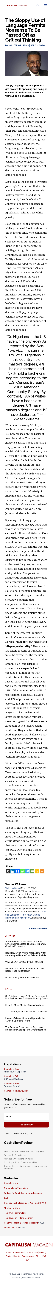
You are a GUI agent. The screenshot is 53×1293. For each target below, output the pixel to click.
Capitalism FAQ (11, 1076)
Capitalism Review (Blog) (16, 1091)
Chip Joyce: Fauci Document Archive (20, 1162)
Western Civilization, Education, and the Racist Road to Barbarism (24, 969)
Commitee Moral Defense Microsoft (21, 1223)
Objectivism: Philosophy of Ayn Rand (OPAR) (25, 1203)
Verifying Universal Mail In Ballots (18, 1159)
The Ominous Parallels (15, 1213)
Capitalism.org (11, 1183)
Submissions (18, 1252)
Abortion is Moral (12, 1208)
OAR (6, 1198)
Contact (9, 1256)
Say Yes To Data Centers (15, 1155)
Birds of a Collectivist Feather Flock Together (24, 1151)
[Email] (32, 871)
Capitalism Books (12, 1083)
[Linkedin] (12, 871)
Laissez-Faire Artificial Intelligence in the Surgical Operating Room (25, 1019)
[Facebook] (17, 871)
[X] (8, 871)
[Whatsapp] (22, 871)
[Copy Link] (37, 871)
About (8, 1252)
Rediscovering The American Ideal (22, 977)
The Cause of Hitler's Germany (18, 1218)
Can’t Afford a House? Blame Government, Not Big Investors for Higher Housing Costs (26, 997)
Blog (38, 1256)
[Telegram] (27, 871)
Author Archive (36, 928)
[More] (42, 871)
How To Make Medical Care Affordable (24, 1005)
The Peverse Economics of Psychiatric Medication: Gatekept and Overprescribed (25, 1028)
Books (17, 1256)
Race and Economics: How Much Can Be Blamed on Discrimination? (25, 914)
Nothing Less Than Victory (16, 1188)
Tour (26, 1260)
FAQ (44, 1256)
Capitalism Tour (11, 1069)
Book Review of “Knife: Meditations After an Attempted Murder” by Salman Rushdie (25, 954)
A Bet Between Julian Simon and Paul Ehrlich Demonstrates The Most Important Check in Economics (25, 944)
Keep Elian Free (11, 1228)
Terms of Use (31, 1252)
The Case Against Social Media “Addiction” (26, 1011)
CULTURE (10, 936)
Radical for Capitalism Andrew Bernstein (23, 1193)
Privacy (42, 1252)
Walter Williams (19, 45)
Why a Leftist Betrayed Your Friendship (24, 961)
